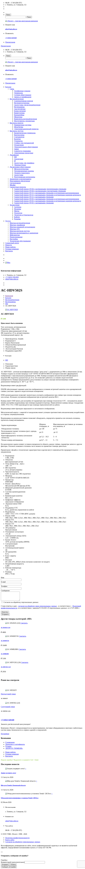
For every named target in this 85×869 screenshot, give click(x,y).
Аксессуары (18, 175)
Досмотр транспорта (22, 173)
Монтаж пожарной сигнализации (22, 227)
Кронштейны (19, 115)
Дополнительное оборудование (26, 147)
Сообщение (5, 591)
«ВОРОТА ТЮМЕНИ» (14, 748)
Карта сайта (9, 840)
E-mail (3, 582)
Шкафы (12, 185)
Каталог (8, 87)
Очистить (5, 612)
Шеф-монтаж (15, 235)
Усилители (18, 213)
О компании (10, 742)
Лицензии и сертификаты (15, 744)
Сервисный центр (12, 243)
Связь (12, 89)
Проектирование (16, 237)
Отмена (13, 864)
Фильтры (17, 209)
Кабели (17, 217)
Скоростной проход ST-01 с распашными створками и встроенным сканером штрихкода (47, 201)
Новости (8, 245)
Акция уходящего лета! (8, 773)
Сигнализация (15, 183)
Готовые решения (12, 249)
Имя (2, 578)
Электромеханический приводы (26, 129)
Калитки (17, 139)
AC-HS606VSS (5, 640)
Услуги (8, 221)
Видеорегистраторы (21, 103)
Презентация (10, 42)
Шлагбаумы (18, 127)
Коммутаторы (19, 113)
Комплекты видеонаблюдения (25, 119)
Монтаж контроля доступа (20, 231)
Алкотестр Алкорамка (22, 151)
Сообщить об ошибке (9, 867)
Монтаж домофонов (17, 225)
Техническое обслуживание (20, 241)
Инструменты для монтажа (24, 121)
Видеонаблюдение (17, 99)
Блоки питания (20, 111)
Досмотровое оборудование (20, 167)
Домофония (14, 155)
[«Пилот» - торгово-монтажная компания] (21, 21)
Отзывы (8, 746)
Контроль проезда (16, 123)
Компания (9, 296)
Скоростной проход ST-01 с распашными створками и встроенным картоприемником (46, 199)
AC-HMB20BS (5, 653)
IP (15, 161)
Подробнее (5, 734)
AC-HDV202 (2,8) (6, 667)
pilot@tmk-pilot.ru (11, 29)
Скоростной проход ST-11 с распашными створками (34, 197)
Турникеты (18, 141)
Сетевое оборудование (22, 95)
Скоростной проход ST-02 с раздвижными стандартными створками (40, 191)
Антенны (17, 207)
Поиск (8, 15)
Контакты (9, 251)
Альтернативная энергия (23, 101)
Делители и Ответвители (23, 215)
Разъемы (17, 219)
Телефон (4, 586)
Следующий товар (8, 707)
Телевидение (14, 205)
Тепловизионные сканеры (24, 171)
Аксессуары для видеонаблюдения (27, 105)
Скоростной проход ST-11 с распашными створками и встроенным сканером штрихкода (47, 195)
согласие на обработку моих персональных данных (37, 606)
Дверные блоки (20, 165)
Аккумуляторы (19, 109)
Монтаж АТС (15, 229)
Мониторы (18, 117)
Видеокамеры (19, 107)
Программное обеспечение (20, 181)
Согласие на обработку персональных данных (22, 842)
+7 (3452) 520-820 (11, 38)
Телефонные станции (22, 91)
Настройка (14, 239)
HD (15, 157)
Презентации (10, 83)
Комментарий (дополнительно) (12, 862)
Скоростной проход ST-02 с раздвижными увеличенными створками (40, 189)
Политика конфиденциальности (17, 838)
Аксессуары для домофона (24, 163)
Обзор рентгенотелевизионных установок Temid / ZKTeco (19, 798)
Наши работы (10, 247)
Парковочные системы (22, 125)
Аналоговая (18, 159)
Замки (16, 149)
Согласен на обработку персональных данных (20, 602)
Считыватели (19, 137)
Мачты (16, 211)
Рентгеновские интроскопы (24, 177)
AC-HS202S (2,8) (5, 627)
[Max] (7, 262)
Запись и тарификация (22, 97)
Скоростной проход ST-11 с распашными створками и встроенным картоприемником (46, 193)
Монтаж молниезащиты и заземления (24, 233)
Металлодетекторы (21, 169)
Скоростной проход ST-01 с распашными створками (34, 203)
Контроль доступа (16, 131)
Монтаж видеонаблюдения (20, 223)
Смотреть (24, 623)
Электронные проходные (23, 153)
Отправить (5, 614)
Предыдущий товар (8, 694)
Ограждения (19, 145)
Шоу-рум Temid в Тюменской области (13, 785)
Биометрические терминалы (25, 133)
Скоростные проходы (18, 187)
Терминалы (18, 93)
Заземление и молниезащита (20, 179)
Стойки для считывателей (24, 143)
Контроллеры (19, 135)
